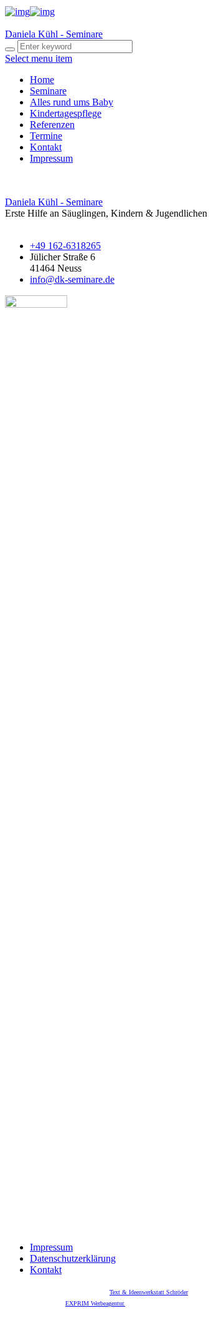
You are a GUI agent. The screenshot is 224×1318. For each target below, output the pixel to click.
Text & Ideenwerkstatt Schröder (149, 1292)
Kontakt (46, 147)
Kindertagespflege (65, 113)
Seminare (48, 91)
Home (42, 79)
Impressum (51, 158)
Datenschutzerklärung (73, 1258)
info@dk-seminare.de (72, 279)
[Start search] (10, 49)
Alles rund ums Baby (71, 102)
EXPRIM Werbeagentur (94, 1303)
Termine (46, 135)
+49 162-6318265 (65, 245)
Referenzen (52, 124)
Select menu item (38, 58)
